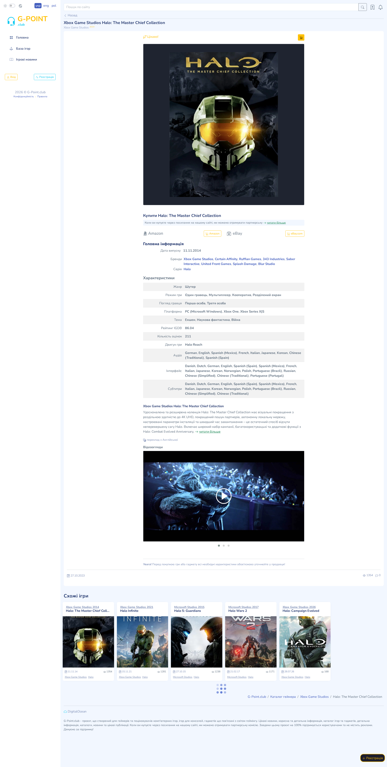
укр (38, 5)
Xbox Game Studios (76, 677)
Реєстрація (46, 77)
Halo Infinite (136, 609)
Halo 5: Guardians (189, 609)
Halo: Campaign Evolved (301, 609)
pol (54, 5)
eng (46, 5)
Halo (91, 677)
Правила (42, 96)
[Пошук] (362, 7)
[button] (155, 124)
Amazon (214, 233)
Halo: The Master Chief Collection (88, 609)
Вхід (12, 77)
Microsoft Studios (182, 677)
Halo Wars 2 (243, 609)
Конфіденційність (24, 96)
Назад (72, 15)
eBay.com (296, 233)
